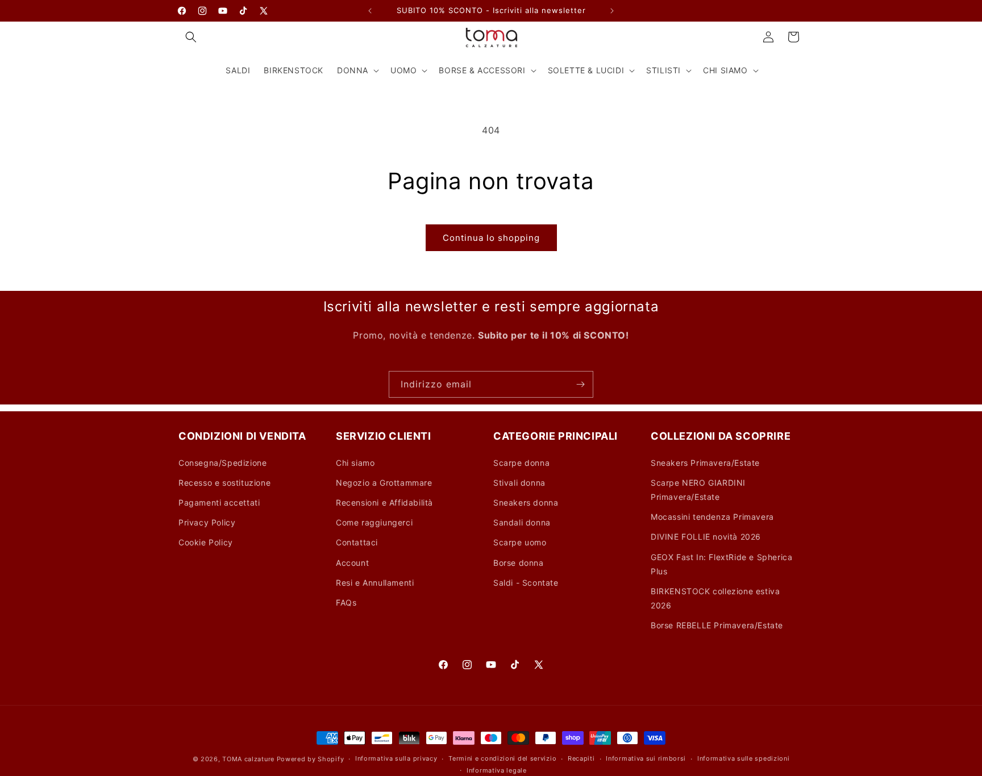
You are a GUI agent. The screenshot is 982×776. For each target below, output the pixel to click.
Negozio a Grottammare (384, 482)
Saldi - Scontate (526, 582)
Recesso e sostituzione (224, 482)
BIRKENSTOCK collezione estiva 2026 (715, 598)
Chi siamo (355, 463)
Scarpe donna (521, 463)
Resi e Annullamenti (375, 582)
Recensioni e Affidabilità (384, 502)
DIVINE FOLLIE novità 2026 (706, 536)
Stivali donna (519, 482)
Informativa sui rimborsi (646, 758)
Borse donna (518, 563)
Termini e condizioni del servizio (502, 758)
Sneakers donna (525, 502)
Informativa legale (497, 770)
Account (352, 563)
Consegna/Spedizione (222, 463)
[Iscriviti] (580, 384)
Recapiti (581, 758)
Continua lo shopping (491, 237)
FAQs (346, 602)
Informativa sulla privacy (396, 758)
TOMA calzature (248, 759)
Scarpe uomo (520, 542)
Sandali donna (522, 522)
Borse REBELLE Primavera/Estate (717, 625)
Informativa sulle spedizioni (743, 758)
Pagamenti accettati (219, 502)
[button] (190, 36)
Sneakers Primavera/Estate (705, 463)
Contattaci (357, 542)
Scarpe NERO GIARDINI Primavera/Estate (698, 490)
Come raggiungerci (374, 522)
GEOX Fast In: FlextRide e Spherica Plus (721, 564)
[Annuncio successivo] (612, 11)
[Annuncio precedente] (369, 11)
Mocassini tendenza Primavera (712, 516)
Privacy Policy (206, 522)
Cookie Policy (205, 542)
